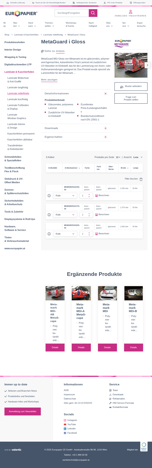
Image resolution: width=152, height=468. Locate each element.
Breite (123, 168)
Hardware (31, 24)
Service (124, 24)
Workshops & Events (71, 24)
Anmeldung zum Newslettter (22, 411)
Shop (4, 24)
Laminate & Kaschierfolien (26, 34)
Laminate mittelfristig (53, 34)
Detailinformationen (57, 93)
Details (55, 347)
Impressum (69, 394)
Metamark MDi (106, 308)
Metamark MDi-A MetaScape (81, 311)
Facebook (72, 432)
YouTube (71, 424)
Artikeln (60, 51)
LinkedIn (71, 428)
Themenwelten (49, 24)
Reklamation (119, 398)
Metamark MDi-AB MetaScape (54, 313)
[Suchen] (93, 13)
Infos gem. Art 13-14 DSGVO (78, 403)
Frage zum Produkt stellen (131, 98)
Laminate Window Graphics (16, 116)
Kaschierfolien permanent (20, 133)
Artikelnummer (71, 168)
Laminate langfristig (17, 87)
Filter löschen (131, 178)
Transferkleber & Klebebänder (15, 147)
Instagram (72, 420)
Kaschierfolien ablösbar (19, 139)
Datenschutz (70, 398)
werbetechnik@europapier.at (76, 460)
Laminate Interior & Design (16, 126)
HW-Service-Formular (123, 403)
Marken (15, 24)
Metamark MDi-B (133, 308)
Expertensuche (141, 24)
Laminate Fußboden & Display (18, 107)
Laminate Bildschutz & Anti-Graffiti (18, 80)
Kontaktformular (120, 407)
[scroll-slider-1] (148, 65)
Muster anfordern (133, 86)
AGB (66, 390)
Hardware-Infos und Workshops (23, 401)
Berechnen (104, 195)
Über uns (108, 24)
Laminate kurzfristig (17, 99)
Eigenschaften (53, 137)
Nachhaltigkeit (93, 24)
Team (115, 390)
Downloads (51, 128)
